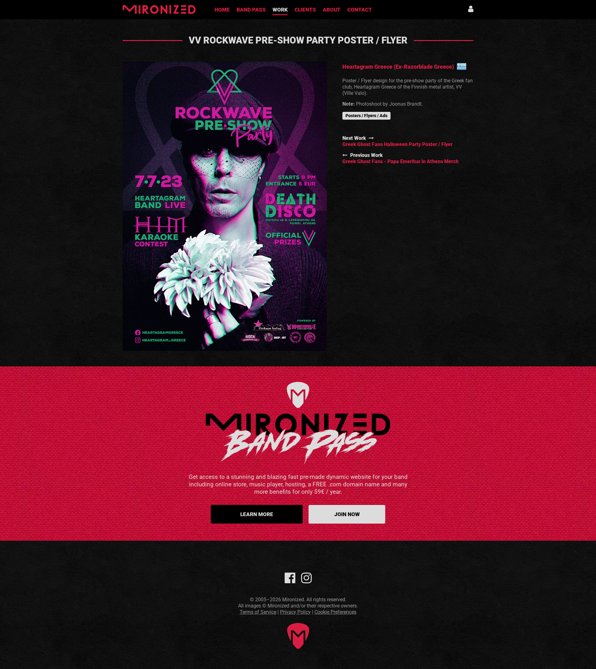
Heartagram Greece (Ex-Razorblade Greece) (398, 66)
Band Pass (251, 10)
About (332, 10)
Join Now (347, 514)
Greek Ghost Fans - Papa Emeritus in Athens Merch (400, 161)
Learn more (256, 514)
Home (222, 10)
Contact (359, 10)
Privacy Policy (295, 612)
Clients (305, 10)
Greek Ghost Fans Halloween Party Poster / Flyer (397, 144)
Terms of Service (258, 612)
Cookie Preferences (335, 612)
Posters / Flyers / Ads (366, 115)
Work (280, 10)
